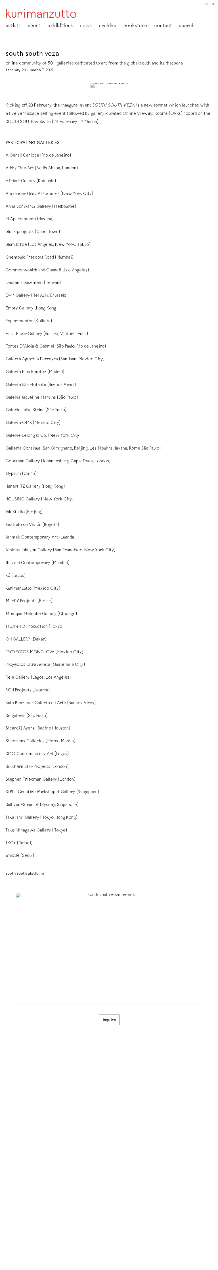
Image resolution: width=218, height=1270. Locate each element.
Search (186, 26)
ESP (213, 4)
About (34, 26)
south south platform (25, 874)
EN (206, 4)
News (86, 26)
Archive (107, 26)
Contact (163, 26)
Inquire (109, 1020)
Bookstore (135, 26)
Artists (13, 26)
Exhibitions (60, 26)
